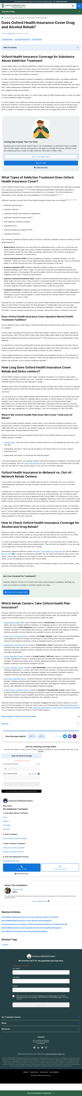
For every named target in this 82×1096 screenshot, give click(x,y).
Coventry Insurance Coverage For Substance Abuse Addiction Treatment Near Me (34, 924)
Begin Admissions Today (11, 861)
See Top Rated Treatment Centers (15, 838)
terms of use (42, 996)
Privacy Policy (34, 1072)
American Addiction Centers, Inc (55, 1054)
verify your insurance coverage (47, 551)
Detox (5, 817)
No (43, 736)
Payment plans (9, 442)
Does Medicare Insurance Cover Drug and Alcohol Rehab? (25, 931)
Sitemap (25, 1072)
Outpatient (6, 825)
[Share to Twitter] (65, 736)
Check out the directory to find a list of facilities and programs (56, 708)
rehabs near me (72, 705)
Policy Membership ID (10, 773)
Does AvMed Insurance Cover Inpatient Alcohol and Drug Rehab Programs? (31, 928)
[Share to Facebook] (70, 736)
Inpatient (6, 821)
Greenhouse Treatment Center (15, 645)
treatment (7, 18)
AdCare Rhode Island (12, 623)
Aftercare (6, 829)
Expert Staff (38, 39)
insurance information (18, 18)
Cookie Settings (54, 1072)
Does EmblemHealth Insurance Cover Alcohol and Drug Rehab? (27, 921)
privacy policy (53, 996)
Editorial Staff (11, 33)
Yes (33, 736)
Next (21, 784)
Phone (14, 986)
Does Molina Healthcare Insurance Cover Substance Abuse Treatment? (30, 917)
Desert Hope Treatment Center (15, 636)
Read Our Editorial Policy (40, 901)
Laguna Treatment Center (13, 656)
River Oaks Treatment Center (15, 679)
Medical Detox (8, 39)
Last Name (16, 977)
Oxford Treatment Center (13, 668)
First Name (16, 968)
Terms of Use (44, 1072)
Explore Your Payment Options (13, 851)
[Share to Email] (74, 736)
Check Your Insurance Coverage (14, 847)
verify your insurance (32, 463)
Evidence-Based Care (23, 39)
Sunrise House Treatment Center (16, 690)
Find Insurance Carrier (10, 764)
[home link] (2, 18)
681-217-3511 (48, 1)
